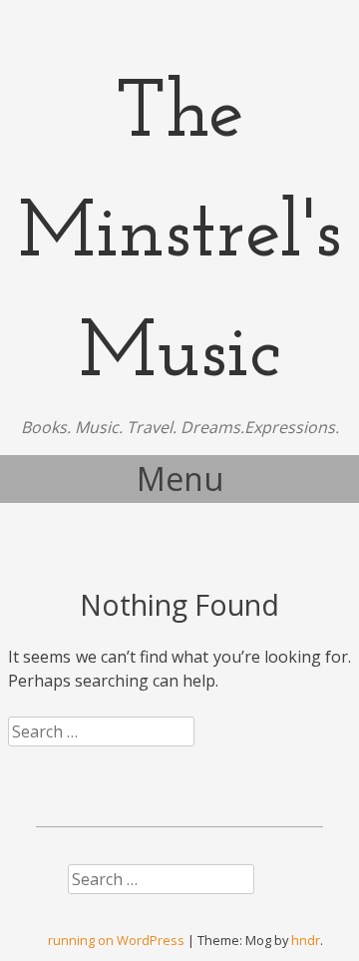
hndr (305, 940)
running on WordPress (116, 940)
